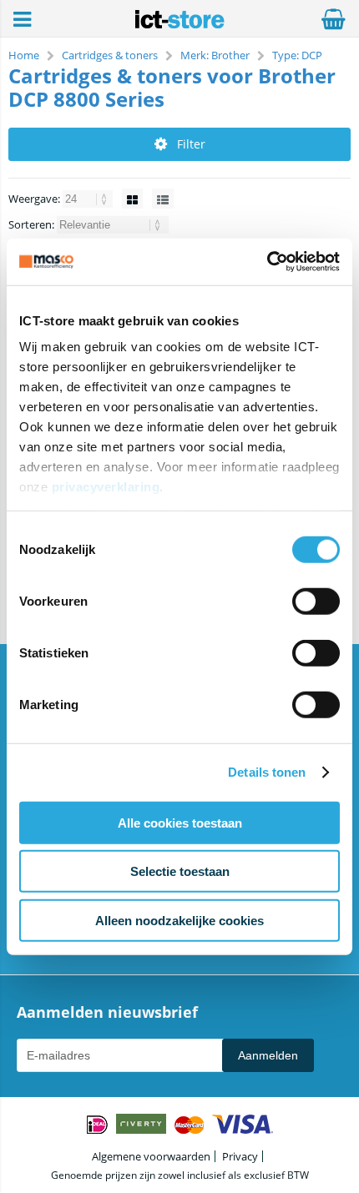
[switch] (316, 602)
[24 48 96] (89, 198)
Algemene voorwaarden (151, 1156)
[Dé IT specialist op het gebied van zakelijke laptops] (180, 24)
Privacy (240, 1156)
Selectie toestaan (180, 871)
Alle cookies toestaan (180, 822)
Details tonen (267, 772)
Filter (191, 144)
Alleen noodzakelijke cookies (179, 920)
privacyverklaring (106, 487)
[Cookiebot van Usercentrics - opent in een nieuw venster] (267, 262)
